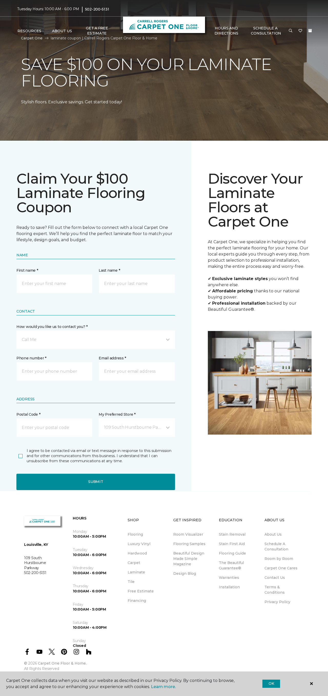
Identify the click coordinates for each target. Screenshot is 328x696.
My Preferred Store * (117, 414)
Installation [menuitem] (229, 587)
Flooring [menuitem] (135, 534)
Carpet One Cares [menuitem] (281, 568)
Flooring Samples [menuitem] (189, 544)
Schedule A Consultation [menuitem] (276, 546)
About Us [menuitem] (273, 534)
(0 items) (310, 30)
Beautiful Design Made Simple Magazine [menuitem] (188, 558)
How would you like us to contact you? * (52, 326)
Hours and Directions (226, 31)
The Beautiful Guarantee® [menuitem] (231, 565)
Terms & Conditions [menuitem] (274, 590)
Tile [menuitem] (131, 581)
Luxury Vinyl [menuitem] (139, 544)
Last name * (109, 270)
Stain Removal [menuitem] (232, 534)
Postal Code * (28, 414)
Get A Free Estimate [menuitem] (97, 31)
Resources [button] (29, 31)
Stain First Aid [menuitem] (232, 544)
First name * (27, 270)
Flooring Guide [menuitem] (232, 553)
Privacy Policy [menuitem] (277, 602)
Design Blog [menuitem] (184, 573)
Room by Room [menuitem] (278, 558)
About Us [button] (62, 31)
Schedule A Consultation (266, 31)
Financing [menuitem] (137, 600)
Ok (271, 683)
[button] (290, 31)
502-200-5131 (97, 9)
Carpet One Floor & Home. (62, 663)
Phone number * (31, 358)
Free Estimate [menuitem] (141, 591)
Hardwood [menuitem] (137, 553)
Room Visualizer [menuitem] (188, 534)
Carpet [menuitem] (134, 562)
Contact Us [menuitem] (274, 577)
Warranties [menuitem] (229, 577)
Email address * (112, 358)
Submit (95, 481)
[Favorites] (300, 31)
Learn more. (163, 686)
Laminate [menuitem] (136, 572)
